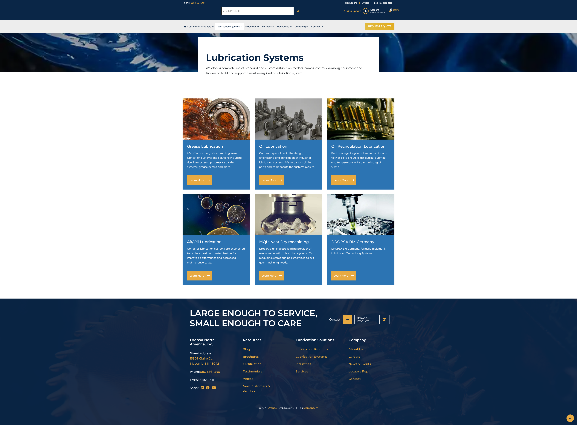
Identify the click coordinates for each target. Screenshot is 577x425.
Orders (365, 2)
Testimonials (252, 371)
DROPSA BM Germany (352, 242)
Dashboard (351, 2)
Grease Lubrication (205, 146)
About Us (356, 349)
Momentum (310, 407)
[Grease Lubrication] (216, 118)
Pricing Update (352, 10)
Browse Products (363, 319)
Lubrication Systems (228, 26)
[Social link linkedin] (203, 388)
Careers (354, 356)
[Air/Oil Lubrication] (216, 214)
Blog (246, 349)
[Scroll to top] (570, 418)
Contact (334, 319)
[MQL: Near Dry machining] (288, 214)
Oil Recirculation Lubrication (358, 146)
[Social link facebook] (209, 388)
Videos (248, 379)
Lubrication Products (199, 26)
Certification (252, 364)
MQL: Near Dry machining (284, 242)
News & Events (360, 364)
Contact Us (317, 26)
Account (374, 9)
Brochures (251, 356)
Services (267, 26)
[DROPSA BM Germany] (360, 214)
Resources (283, 26)
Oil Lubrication (273, 146)
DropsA (272, 407)
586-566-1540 (198, 2)
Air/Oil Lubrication (204, 242)
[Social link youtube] (214, 388)
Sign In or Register (377, 12)
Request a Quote (379, 26)
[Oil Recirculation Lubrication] (360, 118)
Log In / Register (383, 2)
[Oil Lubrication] (288, 118)
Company (300, 26)
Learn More (196, 180)
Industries (250, 26)
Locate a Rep (358, 371)
